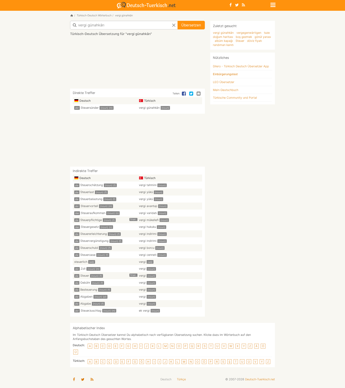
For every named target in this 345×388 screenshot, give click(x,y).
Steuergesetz (90, 227)
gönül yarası (263, 37)
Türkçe (181, 379)
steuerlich (80, 262)
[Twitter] (236, 5)
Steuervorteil (89, 206)
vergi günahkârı (149, 107)
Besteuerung (88, 289)
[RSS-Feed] (243, 5)
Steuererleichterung (93, 234)
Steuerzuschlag (91, 310)
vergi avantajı (148, 206)
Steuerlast (87, 192)
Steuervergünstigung (94, 241)
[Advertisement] (137, 63)
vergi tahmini (148, 185)
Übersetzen (191, 25)
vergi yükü (146, 192)
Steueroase (87, 255)
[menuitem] (166, 379)
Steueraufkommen (93, 213)
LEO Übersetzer (223, 82)
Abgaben (86, 296)
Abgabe (85, 303)
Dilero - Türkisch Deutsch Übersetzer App (241, 66)
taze (267, 32)
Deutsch (165, 379)
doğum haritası (223, 37)
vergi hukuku (147, 227)
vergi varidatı (148, 213)
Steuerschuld (89, 248)
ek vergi (144, 310)
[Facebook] (230, 5)
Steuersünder (90, 107)
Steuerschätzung (91, 185)
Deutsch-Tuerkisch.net (260, 379)
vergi (142, 262)
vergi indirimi (148, 234)
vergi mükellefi (149, 220)
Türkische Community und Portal (235, 97)
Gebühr (85, 282)
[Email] (199, 93)
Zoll (83, 268)
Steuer (84, 275)
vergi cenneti (148, 255)
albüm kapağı (224, 41)
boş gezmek (244, 37)
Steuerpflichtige (91, 220)
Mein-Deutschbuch (225, 90)
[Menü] (272, 4)
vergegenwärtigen (248, 32)
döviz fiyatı (254, 41)
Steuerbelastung (91, 199)
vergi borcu (146, 248)
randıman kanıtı (223, 45)
